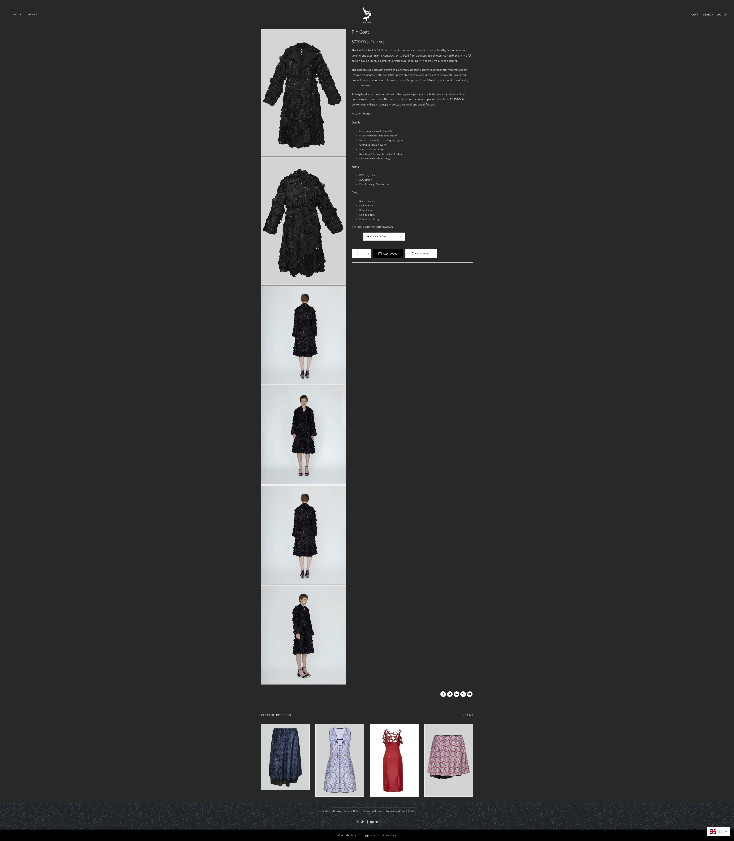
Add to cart (390, 253)
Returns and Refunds (373, 811)
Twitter (450, 694)
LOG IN (721, 14)
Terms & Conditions (395, 811)
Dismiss (389, 835)
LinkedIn (456, 694)
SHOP (15, 14)
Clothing (370, 227)
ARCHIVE (32, 14)
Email (470, 694)
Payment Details (352, 811)
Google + (463, 694)
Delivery (337, 811)
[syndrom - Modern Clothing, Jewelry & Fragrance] (367, 14)
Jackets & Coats (384, 227)
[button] (465, 715)
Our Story (325, 811)
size (354, 236)
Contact (412, 811)
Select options (297, 786)
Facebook (443, 694)
